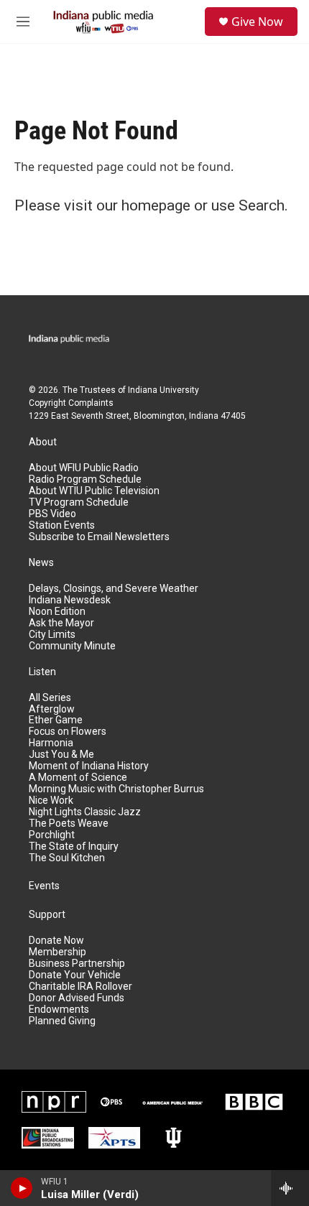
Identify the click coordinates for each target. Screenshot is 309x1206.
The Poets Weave (69, 823)
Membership (57, 952)
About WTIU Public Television (94, 491)
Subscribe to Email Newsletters (99, 537)
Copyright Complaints (71, 403)
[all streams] (290, 1188)
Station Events (62, 525)
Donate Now (56, 940)
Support (47, 914)
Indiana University (163, 390)
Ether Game (56, 720)
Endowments (59, 1009)
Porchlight (52, 835)
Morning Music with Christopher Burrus (116, 789)
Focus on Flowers (67, 731)
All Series (50, 697)
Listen (42, 672)
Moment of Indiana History (89, 766)
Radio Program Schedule (85, 479)
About (43, 442)
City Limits (52, 634)
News (41, 562)
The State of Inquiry (74, 846)
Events (44, 886)
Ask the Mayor (61, 623)
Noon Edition (57, 611)
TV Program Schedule (79, 502)
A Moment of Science (78, 777)
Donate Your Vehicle (75, 975)
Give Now (257, 21)
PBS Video (52, 514)
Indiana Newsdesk (70, 600)
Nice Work (51, 800)
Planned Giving (62, 1021)
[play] (22, 1188)
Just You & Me (61, 754)
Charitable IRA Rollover (80, 986)
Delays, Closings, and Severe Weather (113, 588)
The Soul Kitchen (67, 858)
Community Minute (72, 646)
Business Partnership (77, 963)
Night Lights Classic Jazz (85, 812)
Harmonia (51, 743)
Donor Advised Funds (76, 998)
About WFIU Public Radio (84, 468)
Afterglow (52, 709)
